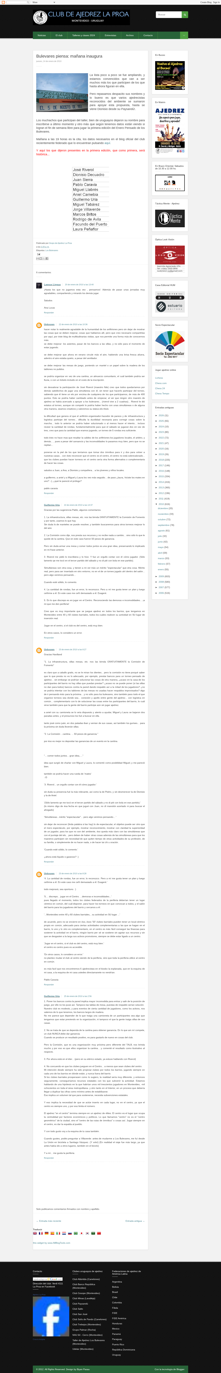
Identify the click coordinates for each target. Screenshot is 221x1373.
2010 (162, 504)
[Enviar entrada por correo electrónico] (38, 254)
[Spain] (53, 1234)
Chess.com (161, 383)
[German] (47, 1234)
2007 (162, 587)
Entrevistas (110, 35)
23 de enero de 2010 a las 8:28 (72, 873)
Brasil (115, 1292)
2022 (162, 437)
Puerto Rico (118, 1344)
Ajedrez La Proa (39, 1295)
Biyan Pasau (83, 1369)
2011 (161, 498)
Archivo (130, 35)
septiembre (164, 525)
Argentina (117, 1281)
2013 (162, 487)
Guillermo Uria (52, 505)
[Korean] (88, 1234)
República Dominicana (123, 1349)
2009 (162, 576)
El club (59, 35)
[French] (41, 1234)
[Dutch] (64, 1234)
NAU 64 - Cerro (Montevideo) (87, 1335)
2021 (162, 443)
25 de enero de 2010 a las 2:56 (78, 996)
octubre (162, 519)
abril (160, 553)
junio (160, 541)
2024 (162, 426)
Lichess (159, 378)
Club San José (79, 1314)
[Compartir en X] (43, 258)
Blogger (180, 1369)
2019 (162, 454)
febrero (162, 563)
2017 (162, 465)
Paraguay (117, 1339)
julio (160, 536)
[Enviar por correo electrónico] (37, 258)
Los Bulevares (51, 250)
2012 (162, 493)
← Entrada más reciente (48, 1221)
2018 (162, 459)
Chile (114, 1297)
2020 (162, 448)
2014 (162, 482)
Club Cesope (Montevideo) (86, 1293)
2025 (162, 421)
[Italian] (58, 1234)
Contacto (148, 35)
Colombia (117, 1302)
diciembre (163, 508)
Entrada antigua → (135, 1221)
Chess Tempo (162, 393)
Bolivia (115, 1287)
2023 (162, 432)
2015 (162, 476)
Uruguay (116, 1354)
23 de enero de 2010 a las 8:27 (72, 649)
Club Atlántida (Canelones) (86, 1279)
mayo (161, 547)
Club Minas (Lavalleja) (83, 1298)
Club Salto (77, 1309)
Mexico (115, 1328)
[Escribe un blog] (40, 258)
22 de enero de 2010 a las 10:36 (73, 324)
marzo (161, 558)
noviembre (163, 514)
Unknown (49, 324)
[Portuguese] (76, 1234)
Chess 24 (160, 388)
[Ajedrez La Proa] (51, 1335)
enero (161, 569)
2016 (162, 471)
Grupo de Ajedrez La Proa (60, 243)
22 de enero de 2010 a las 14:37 (78, 505)
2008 (162, 582)
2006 (162, 593)
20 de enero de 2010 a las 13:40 (79, 285)
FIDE (114, 1313)
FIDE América (119, 1318)
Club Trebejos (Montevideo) (86, 1324)
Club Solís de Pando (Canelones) (89, 1319)
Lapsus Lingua (52, 284)
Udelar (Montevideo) (83, 1349)
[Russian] (70, 1234)
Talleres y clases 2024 (83, 35)
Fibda (115, 1308)
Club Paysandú (80, 1303)
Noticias (42, 35)
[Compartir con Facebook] (47, 258)
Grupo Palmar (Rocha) (84, 1329)
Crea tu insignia (39, 1339)
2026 (162, 415)
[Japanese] (82, 1234)
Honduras (117, 1323)
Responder (49, 313)
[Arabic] (93, 1234)
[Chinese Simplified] (99, 1234)
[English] (35, 1234)
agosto (162, 530)
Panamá (116, 1334)
